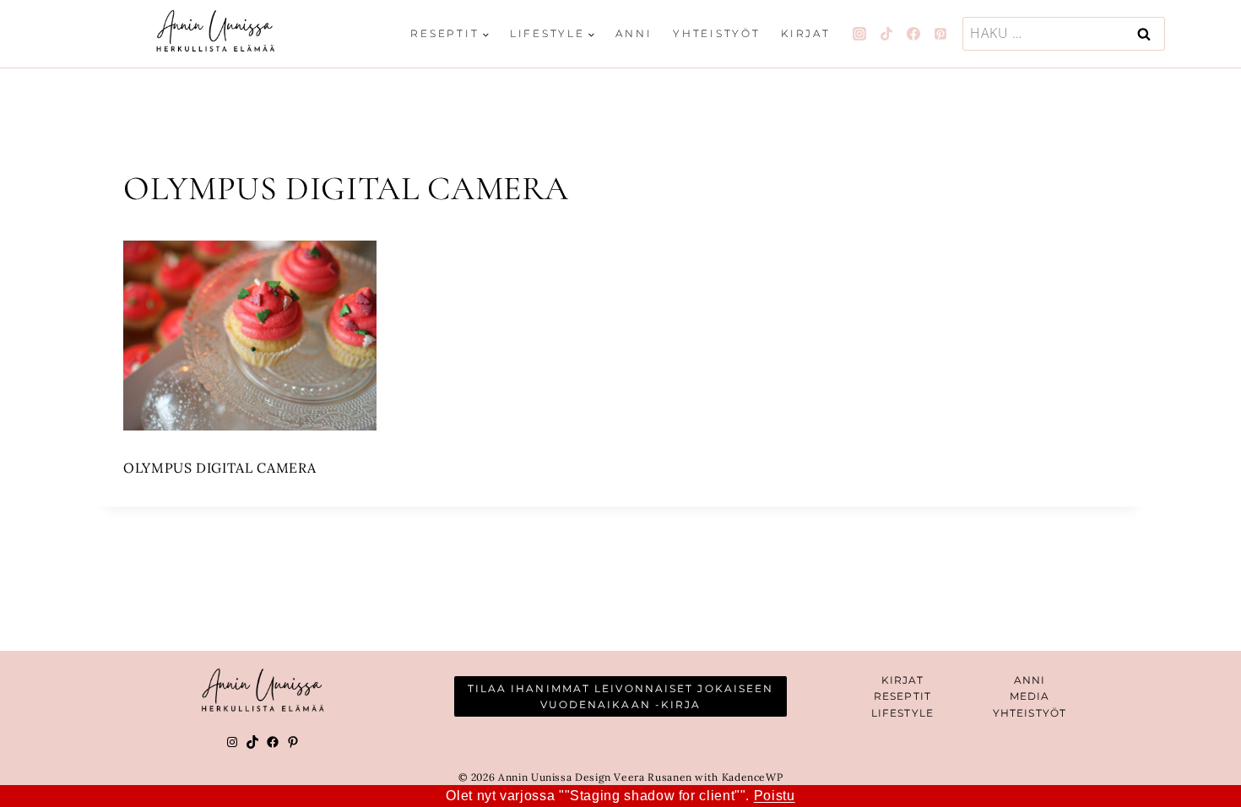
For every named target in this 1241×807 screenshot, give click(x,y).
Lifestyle (902, 713)
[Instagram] (859, 33)
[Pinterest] (940, 33)
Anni (633, 33)
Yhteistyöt (717, 33)
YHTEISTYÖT (1029, 713)
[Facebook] (913, 33)
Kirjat (806, 33)
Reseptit (902, 696)
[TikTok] (886, 33)
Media (1030, 696)
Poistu (774, 795)
